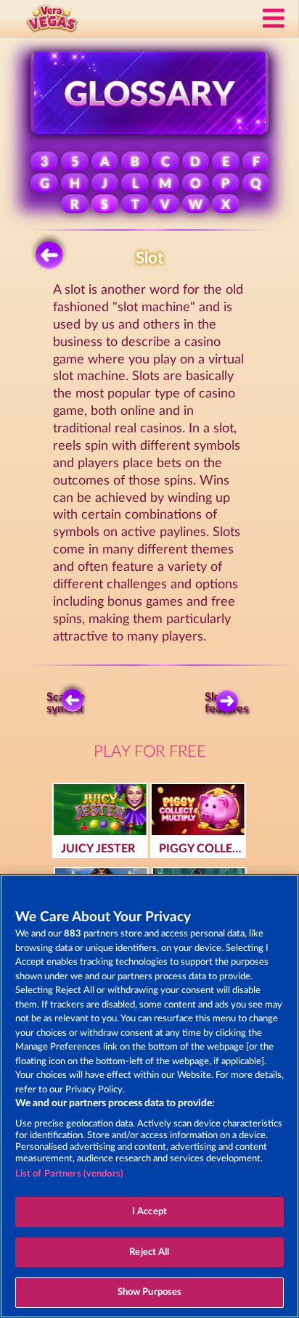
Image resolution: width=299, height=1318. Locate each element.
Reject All (149, 1252)
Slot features (229, 702)
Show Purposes (150, 1292)
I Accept (149, 1211)
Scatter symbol (65, 702)
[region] (149, 1096)
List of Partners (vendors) (69, 1174)
